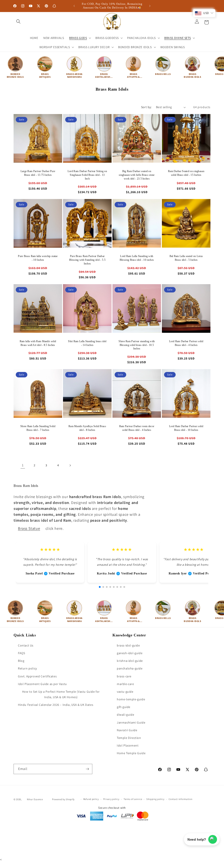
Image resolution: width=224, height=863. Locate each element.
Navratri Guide (127, 730)
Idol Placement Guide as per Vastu (42, 684)
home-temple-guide (131, 699)
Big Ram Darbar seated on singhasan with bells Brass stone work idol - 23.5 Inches (137, 175)
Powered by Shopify (63, 799)
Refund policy (91, 799)
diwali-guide (125, 715)
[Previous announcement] (74, 6)
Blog (21, 661)
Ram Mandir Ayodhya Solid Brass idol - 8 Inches (87, 428)
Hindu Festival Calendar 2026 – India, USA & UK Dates (55, 705)
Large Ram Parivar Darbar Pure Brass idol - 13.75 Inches (38, 173)
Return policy (27, 668)
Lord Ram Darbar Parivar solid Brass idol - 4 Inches (186, 343)
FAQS (21, 653)
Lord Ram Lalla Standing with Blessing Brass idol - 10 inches (137, 258)
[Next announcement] (150, 6)
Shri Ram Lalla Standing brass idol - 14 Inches (87, 343)
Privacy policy (111, 799)
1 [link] (23, 465)
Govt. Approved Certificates (37, 676)
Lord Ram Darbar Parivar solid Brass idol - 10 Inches (186, 428)
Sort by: (146, 107)
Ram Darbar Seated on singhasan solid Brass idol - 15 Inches (186, 173)
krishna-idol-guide (130, 661)
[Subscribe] (87, 769)
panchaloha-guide (130, 668)
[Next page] (70, 465)
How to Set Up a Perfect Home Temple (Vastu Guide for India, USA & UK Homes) (61, 694)
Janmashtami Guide (131, 722)
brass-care (124, 676)
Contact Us (25, 645)
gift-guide (123, 707)
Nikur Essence (35, 799)
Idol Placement (127, 745)
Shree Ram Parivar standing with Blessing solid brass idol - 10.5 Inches (137, 345)
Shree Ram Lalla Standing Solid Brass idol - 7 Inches (37, 428)
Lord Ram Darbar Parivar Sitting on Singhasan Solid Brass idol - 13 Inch (87, 175)
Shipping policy (155, 799)
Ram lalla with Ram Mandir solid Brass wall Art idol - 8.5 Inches (38, 343)
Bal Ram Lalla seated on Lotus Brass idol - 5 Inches (186, 258)
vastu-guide (125, 692)
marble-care (125, 684)
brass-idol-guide (128, 645)
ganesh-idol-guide (129, 653)
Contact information (180, 799)
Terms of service (133, 799)
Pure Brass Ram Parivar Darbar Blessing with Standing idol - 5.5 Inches (87, 260)
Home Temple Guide (131, 753)
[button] (18, 21)
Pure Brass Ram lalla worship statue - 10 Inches (38, 258)
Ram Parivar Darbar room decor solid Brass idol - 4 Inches (136, 428)
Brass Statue (29, 528)
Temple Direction (129, 738)
